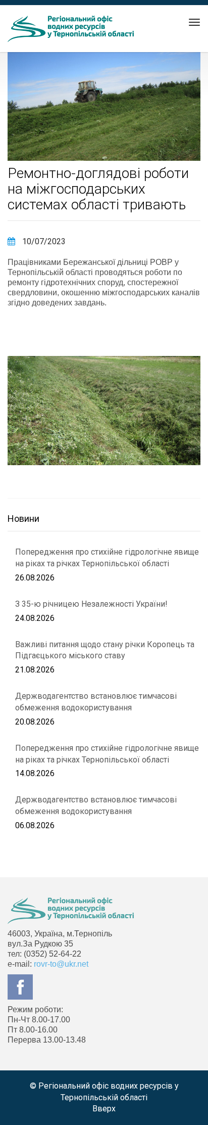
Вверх (104, 1108)
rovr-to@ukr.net (61, 964)
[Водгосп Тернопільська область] (71, 29)
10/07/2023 (43, 241)
